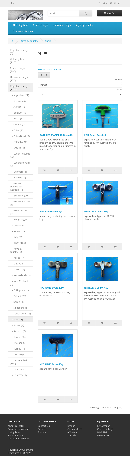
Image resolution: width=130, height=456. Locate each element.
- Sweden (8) (18, 331)
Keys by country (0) (19, 51)
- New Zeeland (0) (19, 282)
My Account (103, 425)
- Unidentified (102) (18, 362)
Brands (71, 425)
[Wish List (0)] (111, 3)
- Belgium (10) (18, 112)
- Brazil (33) (17, 118)
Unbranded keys (62, 25)
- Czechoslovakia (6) (20, 164)
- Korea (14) (17, 257)
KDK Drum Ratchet (95, 134)
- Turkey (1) (17, 348)
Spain (48, 40)
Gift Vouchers (74, 429)
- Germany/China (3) (20, 203)
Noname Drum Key (50, 211)
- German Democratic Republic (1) (16, 186)
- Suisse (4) (17, 325)
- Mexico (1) (17, 269)
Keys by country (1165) (19, 87)
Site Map (42, 432)
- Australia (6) (18, 100)
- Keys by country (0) (16, 250)
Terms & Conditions (19, 438)
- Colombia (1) (18, 141)
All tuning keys (20, 25)
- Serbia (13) (17, 301)
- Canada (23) (18, 124)
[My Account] (105, 3)
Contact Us (44, 425)
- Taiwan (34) (18, 336)
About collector (16, 425)
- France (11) (18, 177)
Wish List (102, 432)
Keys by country (84, 25)
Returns (42, 429)
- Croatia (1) (17, 147)
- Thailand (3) (18, 342)
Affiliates (72, 432)
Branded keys (40, 25)
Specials (71, 435)
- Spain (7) (16, 319)
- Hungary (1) (18, 225)
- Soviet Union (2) (20, 313)
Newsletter (103, 435)
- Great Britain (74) (18, 212)
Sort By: (118, 79)
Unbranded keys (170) (19, 78)
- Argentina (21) (19, 95)
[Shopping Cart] (115, 3)
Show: (119, 89)
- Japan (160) (18, 242)
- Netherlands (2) (20, 275)
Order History (105, 429)
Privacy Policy (15, 435)
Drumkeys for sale (23, 31)
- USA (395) (17, 369)
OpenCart (27, 449)
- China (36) (17, 130)
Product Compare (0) (49, 69)
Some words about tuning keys (18, 430)
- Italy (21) (16, 237)
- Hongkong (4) (19, 219)
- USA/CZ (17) (18, 375)
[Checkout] (119, 3)
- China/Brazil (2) (20, 136)
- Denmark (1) (18, 171)
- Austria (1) (17, 106)
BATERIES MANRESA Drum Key (57, 134)
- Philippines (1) (19, 290)
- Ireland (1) (17, 231)
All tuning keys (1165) (17, 60)
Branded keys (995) (17, 69)
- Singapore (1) (19, 307)
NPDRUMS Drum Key (96, 211)
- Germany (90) (19, 195)
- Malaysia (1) (18, 263)
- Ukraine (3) (17, 354)
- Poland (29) (18, 296)
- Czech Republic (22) (20, 155)
